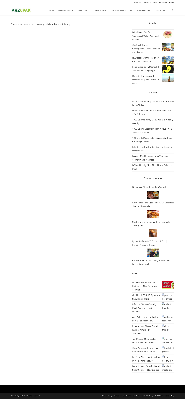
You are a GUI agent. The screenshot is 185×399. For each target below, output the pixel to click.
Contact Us (147, 2)
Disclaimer (137, 396)
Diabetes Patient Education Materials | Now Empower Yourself (144, 286)
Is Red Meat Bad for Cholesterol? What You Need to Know (145, 36)
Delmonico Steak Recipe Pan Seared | (149, 187)
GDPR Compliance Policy (164, 396)
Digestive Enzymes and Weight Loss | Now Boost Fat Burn (145, 80)
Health (171, 2)
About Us (137, 2)
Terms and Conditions (122, 396)
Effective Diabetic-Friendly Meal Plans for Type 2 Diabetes (144, 308)
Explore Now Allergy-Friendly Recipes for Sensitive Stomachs (146, 330)
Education (163, 2)
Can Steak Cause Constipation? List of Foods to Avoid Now (146, 49)
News (155, 2)
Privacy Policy (107, 396)
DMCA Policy (148, 396)
